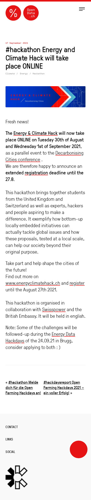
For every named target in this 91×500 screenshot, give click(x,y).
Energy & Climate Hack (35, 133)
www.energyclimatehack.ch (33, 283)
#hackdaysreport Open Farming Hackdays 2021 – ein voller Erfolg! (64, 387)
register (77, 283)
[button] (82, 8)
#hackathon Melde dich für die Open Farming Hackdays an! (23, 387)
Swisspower (54, 309)
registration (36, 172)
